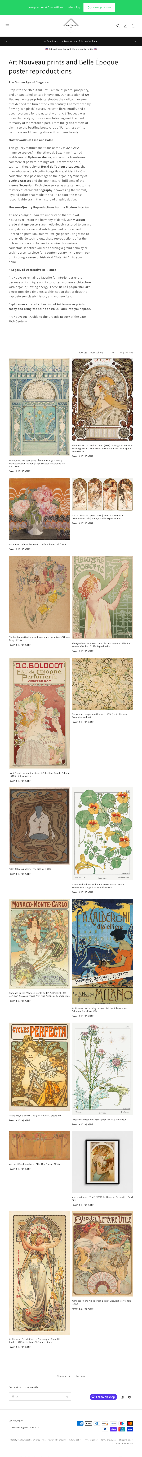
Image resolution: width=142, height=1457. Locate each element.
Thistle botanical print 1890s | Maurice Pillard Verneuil (99, 1119)
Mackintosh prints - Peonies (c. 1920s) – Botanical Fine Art (38, 544)
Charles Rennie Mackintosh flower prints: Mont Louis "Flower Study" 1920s (39, 639)
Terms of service (108, 1440)
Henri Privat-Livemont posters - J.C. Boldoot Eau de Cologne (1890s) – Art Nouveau (39, 774)
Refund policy (75, 1440)
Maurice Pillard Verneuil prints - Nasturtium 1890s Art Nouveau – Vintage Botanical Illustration (98, 886)
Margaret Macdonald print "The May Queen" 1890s (34, 1164)
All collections (77, 1376)
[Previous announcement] (7, 41)
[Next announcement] (135, 41)
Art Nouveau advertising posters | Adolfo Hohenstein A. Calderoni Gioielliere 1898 (99, 1010)
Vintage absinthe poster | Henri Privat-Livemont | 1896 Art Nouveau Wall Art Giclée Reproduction (101, 645)
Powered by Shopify (57, 1440)
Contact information (124, 1443)
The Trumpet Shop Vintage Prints (32, 1440)
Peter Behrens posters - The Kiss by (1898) (30, 869)
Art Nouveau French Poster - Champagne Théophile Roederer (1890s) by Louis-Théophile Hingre (35, 1341)
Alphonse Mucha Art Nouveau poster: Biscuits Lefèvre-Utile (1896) (101, 1302)
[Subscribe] (67, 1397)
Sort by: (83, 352)
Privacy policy (91, 1440)
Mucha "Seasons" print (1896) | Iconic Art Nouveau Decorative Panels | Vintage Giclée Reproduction (97, 517)
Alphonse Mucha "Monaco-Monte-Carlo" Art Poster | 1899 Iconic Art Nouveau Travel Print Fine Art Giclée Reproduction (39, 994)
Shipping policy (126, 1440)
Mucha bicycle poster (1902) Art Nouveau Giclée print (35, 1115)
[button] (7, 26)
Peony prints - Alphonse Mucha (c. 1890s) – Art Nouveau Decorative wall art (100, 716)
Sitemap (61, 1376)
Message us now (102, 7)
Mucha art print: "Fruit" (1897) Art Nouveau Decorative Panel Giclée (102, 1198)
